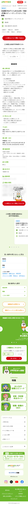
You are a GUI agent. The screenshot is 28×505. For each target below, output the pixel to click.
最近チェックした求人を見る (14, 310)
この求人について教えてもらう (14, 203)
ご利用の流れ (5, 422)
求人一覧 (14, 5)
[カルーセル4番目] (16, 247)
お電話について (6, 439)
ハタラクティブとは (7, 417)
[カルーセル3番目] (16, 342)
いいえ (20, 354)
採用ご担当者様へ (7, 496)
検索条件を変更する (14, 304)
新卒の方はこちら (14, 476)
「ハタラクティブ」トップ (6, 5)
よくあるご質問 (6, 434)
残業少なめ (12, 273)
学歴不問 (18, 273)
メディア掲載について (20, 496)
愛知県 (4, 261)
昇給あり (15, 275)
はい (8, 354)
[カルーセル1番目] (9, 247)
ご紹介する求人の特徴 (7, 426)
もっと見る (13, 56)
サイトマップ (14, 498)
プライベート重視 (7, 275)
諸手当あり (22, 275)
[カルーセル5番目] (18, 247)
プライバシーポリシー (7, 493)
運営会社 (7, 490)
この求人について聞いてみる (14, 38)
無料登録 (20, 2)
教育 (3, 267)
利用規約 (20, 493)
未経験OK (5, 273)
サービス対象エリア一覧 (8, 430)
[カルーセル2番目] (11, 247)
